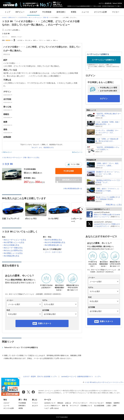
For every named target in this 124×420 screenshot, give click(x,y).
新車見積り (61, 12)
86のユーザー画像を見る (13, 248)
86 (29, 17)
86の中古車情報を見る (53, 240)
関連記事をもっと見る (114, 205)
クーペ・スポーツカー (53, 252)
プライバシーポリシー (80, 403)
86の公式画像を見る (11, 245)
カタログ (33, 12)
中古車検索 (46, 12)
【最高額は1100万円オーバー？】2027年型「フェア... (107, 182)
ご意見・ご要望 (111, 405)
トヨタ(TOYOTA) (22, 17)
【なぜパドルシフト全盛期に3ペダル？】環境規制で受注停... (107, 199)
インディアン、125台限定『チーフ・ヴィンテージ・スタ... (106, 133)
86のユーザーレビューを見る (15, 240)
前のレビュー (7, 152)
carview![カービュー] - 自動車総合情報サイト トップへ (81, 376)
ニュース (85, 12)
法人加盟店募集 (99, 405)
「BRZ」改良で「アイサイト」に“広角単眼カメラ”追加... (107, 191)
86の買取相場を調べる (53, 245)
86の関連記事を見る (11, 256)
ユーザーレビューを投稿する (103, 60)
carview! (4, 17)
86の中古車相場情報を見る (55, 242)
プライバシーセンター (96, 403)
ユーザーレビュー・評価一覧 (40, 17)
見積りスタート (44, 323)
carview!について (49, 403)
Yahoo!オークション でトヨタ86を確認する (21, 347)
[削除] (19, 377)
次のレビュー (76, 152)
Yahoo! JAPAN (117, 3)
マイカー (115, 12)
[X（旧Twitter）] (28, 392)
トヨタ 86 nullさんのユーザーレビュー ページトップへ (104, 382)
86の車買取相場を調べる (73, 188)
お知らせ (68, 403)
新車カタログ (12, 17)
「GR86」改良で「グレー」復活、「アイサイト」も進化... (107, 165)
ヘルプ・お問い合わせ (51, 408)
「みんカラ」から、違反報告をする (42, 147)
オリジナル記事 (100, 12)
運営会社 (60, 403)
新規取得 (108, 3)
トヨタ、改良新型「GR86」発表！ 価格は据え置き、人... (107, 124)
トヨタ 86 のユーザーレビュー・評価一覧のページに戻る (20, 157)
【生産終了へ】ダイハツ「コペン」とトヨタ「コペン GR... (108, 174)
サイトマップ (74, 405)
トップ (7, 12)
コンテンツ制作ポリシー (52, 405)
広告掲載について (86, 405)
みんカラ (35, 405)
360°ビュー (19, 12)
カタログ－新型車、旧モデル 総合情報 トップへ (40, 376)
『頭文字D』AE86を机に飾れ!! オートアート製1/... (108, 116)
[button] (73, 164)
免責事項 (116, 403)
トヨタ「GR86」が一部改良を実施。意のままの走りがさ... (106, 141)
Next (82, 209)
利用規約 (109, 403)
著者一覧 (65, 405)
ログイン (102, 3)
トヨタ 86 (7, 164)
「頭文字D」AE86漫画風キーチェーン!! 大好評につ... (107, 149)
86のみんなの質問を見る (13, 250)
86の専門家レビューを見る (14, 242)
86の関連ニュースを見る (13, 253)
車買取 (73, 12)
